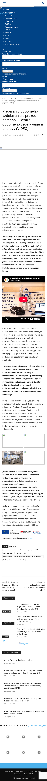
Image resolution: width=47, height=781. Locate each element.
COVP (36, 550)
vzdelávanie (21, 560)
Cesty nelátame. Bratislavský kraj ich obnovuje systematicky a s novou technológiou (31, 631)
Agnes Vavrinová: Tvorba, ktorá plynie (18, 660)
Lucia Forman (7, 135)
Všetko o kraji (8, 771)
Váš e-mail (6, 88)
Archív (9, 15)
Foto (7, 35)
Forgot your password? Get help (14, 74)
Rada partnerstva (11, 27)
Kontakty (8, 41)
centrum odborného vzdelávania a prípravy (17, 550)
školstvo (11, 560)
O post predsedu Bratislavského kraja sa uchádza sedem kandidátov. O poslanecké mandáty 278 (31, 606)
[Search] (43, 3)
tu (31, 538)
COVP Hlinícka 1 (8, 553)
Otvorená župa (11, 18)
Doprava (5, 636)
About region (20, 771)
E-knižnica (9, 21)
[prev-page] (3, 641)
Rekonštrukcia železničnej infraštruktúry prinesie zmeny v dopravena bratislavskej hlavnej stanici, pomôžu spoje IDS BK (22, 685)
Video (7, 38)
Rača (5, 560)
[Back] (3, 49)
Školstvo (14, 106)
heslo (4, 68)
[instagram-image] (8, 737)
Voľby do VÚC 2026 (12, 44)
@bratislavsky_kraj (37, 725)
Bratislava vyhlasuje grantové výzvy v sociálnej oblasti (10, 587)
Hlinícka (18, 553)
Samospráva (7, 611)
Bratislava (12, 546)
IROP (25, 553)
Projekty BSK (12, 98)
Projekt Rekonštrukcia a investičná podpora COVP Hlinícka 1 (23, 556)
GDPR (4, 76)
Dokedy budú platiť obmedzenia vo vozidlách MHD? (34, 587)
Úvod (4, 98)
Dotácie (8, 24)
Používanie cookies (20, 774)
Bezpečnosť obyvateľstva (7, 623)
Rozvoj (7, 30)
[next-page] (5, 641)
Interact (8, 33)
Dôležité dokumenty (34, 771)
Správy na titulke (24, 106)
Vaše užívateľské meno (11, 60)
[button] (4, 3)
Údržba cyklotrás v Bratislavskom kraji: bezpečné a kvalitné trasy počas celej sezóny (29, 619)
